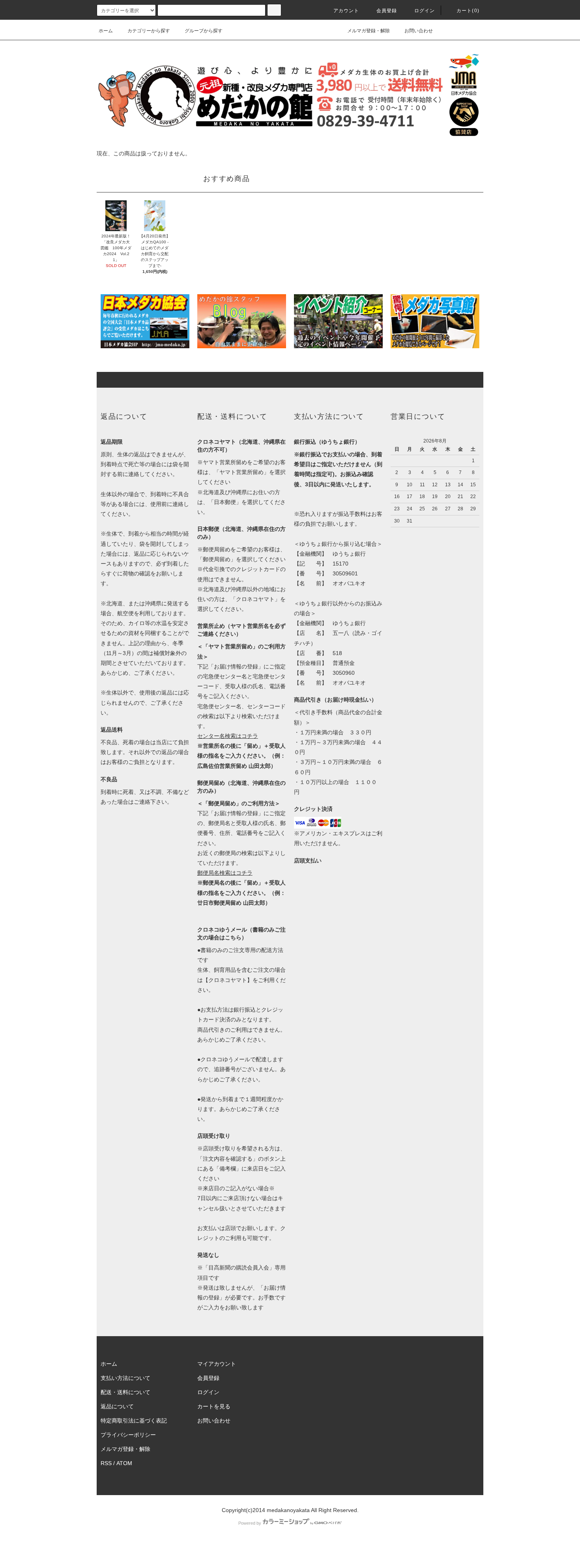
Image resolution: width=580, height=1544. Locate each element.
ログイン (424, 10)
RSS (106, 1463)
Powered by (249, 1523)
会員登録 (386, 10)
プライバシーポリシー (128, 1435)
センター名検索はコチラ (227, 736)
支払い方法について (125, 1378)
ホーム (106, 31)
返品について (117, 1406)
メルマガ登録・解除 (368, 31)
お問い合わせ (418, 31)
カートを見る (213, 1406)
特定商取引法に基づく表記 (134, 1420)
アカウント (346, 10)
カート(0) (468, 10)
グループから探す (204, 31)
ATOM (124, 1463)
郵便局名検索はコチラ (225, 873)
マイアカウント (216, 1364)
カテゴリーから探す (148, 31)
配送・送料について (125, 1392)
